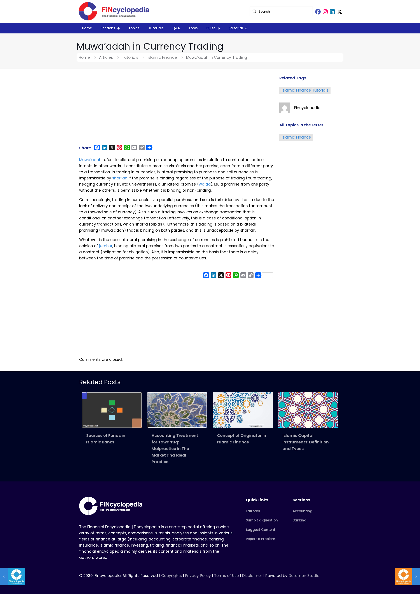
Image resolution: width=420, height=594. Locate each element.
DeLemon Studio (304, 575)
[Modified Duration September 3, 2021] (407, 576)
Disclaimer (252, 575)
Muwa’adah (90, 159)
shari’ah (119, 178)
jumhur (105, 245)
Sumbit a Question (262, 520)
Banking (299, 520)
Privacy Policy (198, 575)
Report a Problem (260, 539)
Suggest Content (260, 529)
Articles (106, 57)
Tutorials (130, 57)
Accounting (302, 511)
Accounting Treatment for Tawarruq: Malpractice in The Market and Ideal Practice (175, 448)
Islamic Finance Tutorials (305, 90)
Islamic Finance (162, 57)
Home (84, 57)
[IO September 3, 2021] (12, 576)
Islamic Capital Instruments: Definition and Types (305, 442)
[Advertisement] (176, 108)
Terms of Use (226, 575)
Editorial (253, 511)
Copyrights (172, 575)
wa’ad (205, 184)
